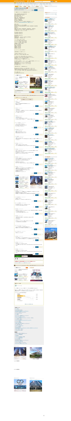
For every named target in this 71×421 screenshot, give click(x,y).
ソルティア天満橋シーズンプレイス (49, 134)
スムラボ (29, 2)
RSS (23, 9)
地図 (29, 6)
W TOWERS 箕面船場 (47, 114)
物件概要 (25, 6)
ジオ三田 (46, 199)
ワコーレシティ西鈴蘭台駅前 (19, 334)
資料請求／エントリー (24, 256)
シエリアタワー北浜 (47, 107)
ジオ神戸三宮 (46, 192)
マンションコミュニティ (19, 1)
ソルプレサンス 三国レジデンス (19, 325)
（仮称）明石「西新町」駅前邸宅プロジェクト (21, 333)
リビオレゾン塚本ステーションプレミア (49, 32)
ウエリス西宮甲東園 (47, 100)
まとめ (31, 2)
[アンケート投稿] (17, 259)
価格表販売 (37, 6)
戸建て (33, 2)
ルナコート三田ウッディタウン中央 (49, 158)
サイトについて (32, 1)
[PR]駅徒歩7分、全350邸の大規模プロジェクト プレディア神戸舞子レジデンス (25, 261)
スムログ (26, 2)
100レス (33, 95)
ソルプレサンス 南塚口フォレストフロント (20, 312)
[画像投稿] (16, 259)
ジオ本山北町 (16, 335)
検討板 (15, 2)
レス (17, 99)
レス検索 (30, 99)
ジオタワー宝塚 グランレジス (48, 178)
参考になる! (40, 120)
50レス (31, 95)
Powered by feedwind (55, 10)
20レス (28, 95)
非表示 (34, 120)
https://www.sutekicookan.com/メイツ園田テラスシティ (26, 22)
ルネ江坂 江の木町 (17, 330)
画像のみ (24, 99)
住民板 (17, 2)
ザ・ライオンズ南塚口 (18, 321)
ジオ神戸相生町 (46, 219)
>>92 (16, 102)
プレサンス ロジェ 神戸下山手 (19, 341)
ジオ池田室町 (46, 73)
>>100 (16, 137)
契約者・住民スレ (18, 9)
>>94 (16, 117)
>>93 (16, 109)
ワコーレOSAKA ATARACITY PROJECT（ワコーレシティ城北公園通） (53, 148)
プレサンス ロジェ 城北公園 (48, 141)
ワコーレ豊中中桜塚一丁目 (18, 324)
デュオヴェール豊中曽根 (18, 322)
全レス (35, 95)
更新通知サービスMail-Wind (39, 90)
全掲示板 (28, 1)
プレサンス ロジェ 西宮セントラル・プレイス (21, 343)
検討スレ (16, 6)
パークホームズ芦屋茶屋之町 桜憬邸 (20, 336)
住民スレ (21, 6)
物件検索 (30, 1)
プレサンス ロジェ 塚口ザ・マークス (20, 316)
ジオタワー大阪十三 (47, 39)
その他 (23, 2)
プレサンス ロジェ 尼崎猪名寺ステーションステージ (22, 315)
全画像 (15, 9)
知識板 (21, 2)
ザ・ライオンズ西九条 (47, 59)
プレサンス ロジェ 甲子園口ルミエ (49, 66)
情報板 (19, 2)
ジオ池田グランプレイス (48, 80)
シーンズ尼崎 (16, 314)
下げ (19, 258)
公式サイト (21, 83)
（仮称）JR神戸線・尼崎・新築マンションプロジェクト (22, 323)
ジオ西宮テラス (46, 185)
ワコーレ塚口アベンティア (18, 313)
